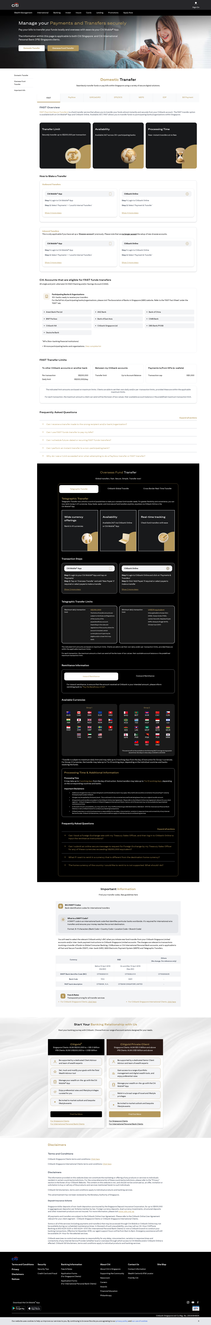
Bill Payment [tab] (187, 97)
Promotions (113, 12)
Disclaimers (18, 1274)
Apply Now (128, 12)
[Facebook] (197, 1302)
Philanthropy (106, 1295)
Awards (103, 1286)
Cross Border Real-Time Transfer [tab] (157, 488)
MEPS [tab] (141, 97)
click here (92, 1002)
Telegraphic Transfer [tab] (79, 489)
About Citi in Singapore (110, 1269)
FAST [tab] (48, 98)
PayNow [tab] (72, 97)
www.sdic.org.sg (126, 1211)
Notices (15, 1279)
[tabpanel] (118, 282)
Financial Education (108, 1291)
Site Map (161, 1264)
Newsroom (105, 1278)
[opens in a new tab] (15, 5)
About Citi (105, 1264)
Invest (68, 12)
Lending (99, 12)
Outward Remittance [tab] (145, 676)
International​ (42, 12)
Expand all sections (188, 418)
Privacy (15, 1269)
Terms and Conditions (23, 1264)
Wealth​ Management (23, 12)
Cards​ (88, 12)
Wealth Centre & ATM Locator (140, 1273)
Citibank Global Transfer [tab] (118, 488)
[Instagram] (188, 1302)
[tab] (23, 13)
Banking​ (57, 12)
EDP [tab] (164, 97)
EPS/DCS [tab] (118, 97)
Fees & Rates (66, 1269)
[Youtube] (192, 1302)
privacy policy (122, 1321)
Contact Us (133, 1264)
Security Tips (43, 1269)
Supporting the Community (112, 1273)
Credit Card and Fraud (47, 1273)
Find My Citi (133, 1278)
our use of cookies (140, 1321)
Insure (78, 12)
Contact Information (137, 1269)
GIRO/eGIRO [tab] (95, 97)
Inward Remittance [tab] (91, 676)
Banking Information (71, 1264)
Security (42, 1264)
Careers (103, 1282)
